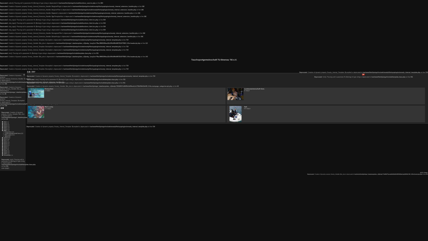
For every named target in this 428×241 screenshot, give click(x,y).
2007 (5, 130)
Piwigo (426, 172)
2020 (5, 153)
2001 (5, 123)
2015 (5, 146)
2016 (5, 148)
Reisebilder (7, 155)
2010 (5, 139)
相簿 (2, 108)
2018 (5, 151)
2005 (5, 127)
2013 (5, 143)
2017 (5, 149)
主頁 (28, 72)
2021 (5, 122)
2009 (5, 137)
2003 (5, 124)
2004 (5, 126)
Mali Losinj (8, 135)
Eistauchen (8, 132)
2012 (5, 142)
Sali (6, 136)
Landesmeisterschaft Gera (13, 133)
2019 (5, 152)
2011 (5, 140)
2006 (5, 129)
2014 (5, 145)
